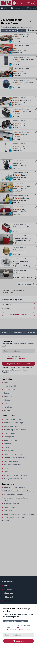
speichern (19, 641)
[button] (35, 606)
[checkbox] (18, 627)
